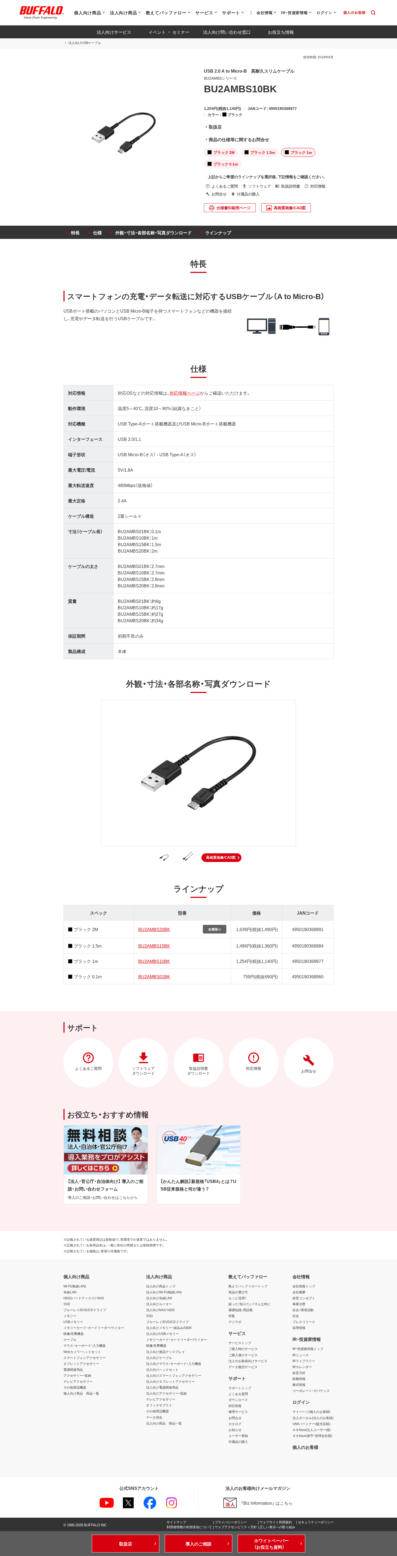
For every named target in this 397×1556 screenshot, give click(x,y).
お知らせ (234, 1429)
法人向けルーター (159, 1303)
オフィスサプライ (159, 1405)
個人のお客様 (305, 1447)
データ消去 (154, 1417)
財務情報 (298, 1378)
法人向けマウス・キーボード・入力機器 (173, 1363)
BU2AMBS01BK (154, 976)
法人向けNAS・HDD (160, 1309)
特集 (231, 1315)
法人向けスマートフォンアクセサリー (173, 1375)
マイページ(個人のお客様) (311, 1411)
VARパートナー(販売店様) (311, 1423)
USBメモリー (73, 1321)
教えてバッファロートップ (247, 1286)
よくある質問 (238, 1393)
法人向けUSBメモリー (162, 1333)
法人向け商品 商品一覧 (164, 1423)
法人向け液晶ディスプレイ (165, 1351)
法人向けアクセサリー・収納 (166, 1393)
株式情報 (298, 1384)
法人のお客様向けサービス (247, 1360)
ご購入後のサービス (243, 1354)
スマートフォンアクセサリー (84, 1357)
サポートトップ (239, 1387)
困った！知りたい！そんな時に (249, 1303)
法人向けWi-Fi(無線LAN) (164, 1292)
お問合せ (234, 1417)
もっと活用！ (237, 1297)
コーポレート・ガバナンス (311, 1390)
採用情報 (298, 1327)
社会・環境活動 (303, 1309)
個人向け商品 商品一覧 (81, 1393)
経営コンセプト (303, 1297)
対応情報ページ (185, 393)
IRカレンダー (302, 1366)
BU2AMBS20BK (154, 929)
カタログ (234, 1423)
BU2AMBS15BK (154, 945)
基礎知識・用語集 (240, 1309)
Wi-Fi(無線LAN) (74, 1286)
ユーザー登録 (238, 1435)
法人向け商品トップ (160, 1286)
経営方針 (298, 1372)
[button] (221, 857)
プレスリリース (303, 1321)
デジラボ (234, 1321)
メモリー (69, 1315)
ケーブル (69, 1339)
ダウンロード (238, 1399)
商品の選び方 (238, 1292)
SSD (66, 1303)
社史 (295, 1315)
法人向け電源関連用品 (162, 1387)
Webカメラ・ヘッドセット (82, 1351)
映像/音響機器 (73, 1333)
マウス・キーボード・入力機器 (84, 1345)
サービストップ (239, 1342)
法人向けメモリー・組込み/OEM (168, 1327)
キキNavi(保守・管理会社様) (312, 1435)
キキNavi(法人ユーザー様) (311, 1429)
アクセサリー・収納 (77, 1375)
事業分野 (298, 1303)
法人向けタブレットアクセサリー (170, 1381)
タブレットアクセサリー (81, 1363)
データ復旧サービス (243, 1366)
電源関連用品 (73, 1369)
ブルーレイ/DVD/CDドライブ (84, 1309)
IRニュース (300, 1354)
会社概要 (298, 1292)
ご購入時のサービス (243, 1348)
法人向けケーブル (159, 1357)
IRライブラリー (303, 1360)
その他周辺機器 (74, 1387)
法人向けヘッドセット (162, 1369)
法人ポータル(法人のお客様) (313, 1417)
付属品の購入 (238, 1441)
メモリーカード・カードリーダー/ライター (93, 1327)
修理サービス (238, 1411)
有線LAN (69, 1292)
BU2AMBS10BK (154, 961)
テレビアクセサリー (78, 1381)
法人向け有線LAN (159, 1297)
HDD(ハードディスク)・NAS (83, 1297)
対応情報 (234, 1405)
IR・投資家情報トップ (307, 1348)
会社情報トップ (303, 1286)
